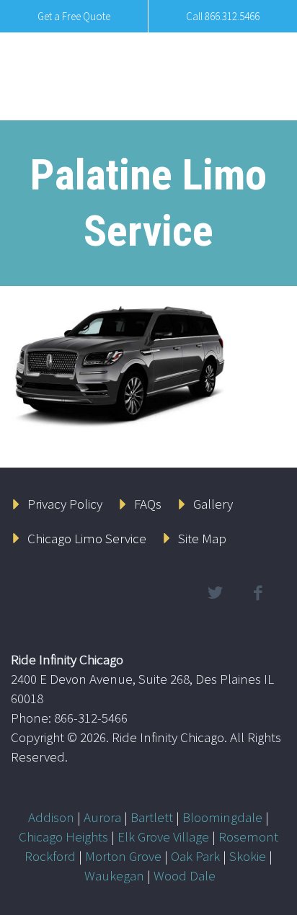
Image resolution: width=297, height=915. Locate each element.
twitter (215, 593)
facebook (257, 593)
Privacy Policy (64, 503)
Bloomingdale (222, 817)
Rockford (50, 856)
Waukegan (114, 875)
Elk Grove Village (163, 836)
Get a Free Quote (73, 16)
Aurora (102, 817)
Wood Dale (185, 875)
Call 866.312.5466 (223, 16)
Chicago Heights (63, 836)
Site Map (202, 538)
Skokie (247, 856)
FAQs (147, 503)
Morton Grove (123, 856)
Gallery (213, 503)
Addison (51, 817)
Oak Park (195, 856)
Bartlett (151, 817)
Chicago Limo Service (86, 538)
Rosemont (248, 836)
